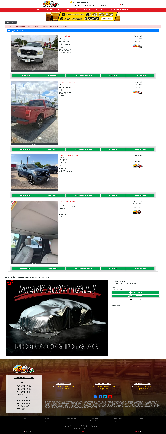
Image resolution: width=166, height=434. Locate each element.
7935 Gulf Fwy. (76, 5)
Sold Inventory (118, 421)
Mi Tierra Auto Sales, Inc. (90, 425)
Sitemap (141, 418)
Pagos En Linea (100, 10)
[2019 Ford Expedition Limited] (34, 171)
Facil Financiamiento (83, 10)
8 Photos (34, 70)
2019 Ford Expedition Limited (69, 155)
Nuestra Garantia (64, 10)
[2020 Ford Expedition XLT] (34, 232)
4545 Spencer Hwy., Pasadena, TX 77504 (104, 387)
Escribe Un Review (118, 418)
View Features (141, 76)
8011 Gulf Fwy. (103, 5)
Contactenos (94, 421)
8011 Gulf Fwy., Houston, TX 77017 (143, 387)
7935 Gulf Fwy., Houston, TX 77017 (64, 387)
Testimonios (71, 421)
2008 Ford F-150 (64, 36)
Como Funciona (95, 418)
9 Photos (34, 144)
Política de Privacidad (118, 420)
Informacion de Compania (119, 10)
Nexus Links (141, 421)
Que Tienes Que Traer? (94, 420)
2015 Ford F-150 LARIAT (67, 82)
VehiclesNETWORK (82, 426)
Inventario (49, 10)
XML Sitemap (141, 420)
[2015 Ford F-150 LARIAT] (34, 112)
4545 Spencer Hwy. (89, 5)
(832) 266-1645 (64, 389)
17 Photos (34, 190)
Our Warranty (48, 418)
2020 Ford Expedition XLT (68, 201)
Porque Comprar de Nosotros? (71, 420)
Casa (39, 10)
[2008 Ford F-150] (34, 52)
